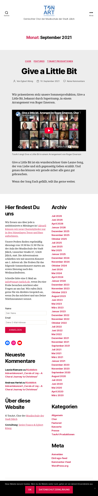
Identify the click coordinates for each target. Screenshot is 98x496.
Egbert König (27, 81)
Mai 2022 (57, 334)
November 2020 (61, 368)
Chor (28, 61)
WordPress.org (60, 465)
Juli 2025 (57, 242)
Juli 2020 (57, 380)
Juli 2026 (57, 216)
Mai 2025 (57, 250)
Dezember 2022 (60, 315)
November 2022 (60, 319)
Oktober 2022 (59, 323)
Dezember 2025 (60, 231)
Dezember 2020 (61, 364)
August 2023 (59, 296)
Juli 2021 (57, 349)
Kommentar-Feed (61, 462)
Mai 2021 (57, 353)
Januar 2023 (59, 311)
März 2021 (57, 357)
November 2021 (60, 342)
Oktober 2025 (59, 239)
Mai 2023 (57, 303)
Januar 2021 (58, 361)
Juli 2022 (57, 326)
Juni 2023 (57, 300)
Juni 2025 (57, 246)
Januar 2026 (59, 227)
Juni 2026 (57, 219)
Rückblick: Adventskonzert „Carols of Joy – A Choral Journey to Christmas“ (23, 373)
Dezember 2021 (60, 338)
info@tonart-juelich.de (17, 281)
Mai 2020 (57, 387)
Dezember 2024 (60, 258)
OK (29, 489)
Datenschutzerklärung (54, 489)
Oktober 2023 (59, 292)
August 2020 (59, 376)
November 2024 (61, 261)
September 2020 (61, 372)
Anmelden (57, 454)
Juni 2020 (57, 384)
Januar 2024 (59, 281)
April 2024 (57, 277)
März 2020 (58, 395)
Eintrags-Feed (59, 458)
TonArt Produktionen (60, 61)
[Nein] (95, 488)
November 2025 (61, 235)
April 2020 (57, 391)
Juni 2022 (57, 330)
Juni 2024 (57, 269)
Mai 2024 (57, 273)
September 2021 (61, 345)
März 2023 (58, 307)
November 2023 (61, 288)
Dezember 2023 (60, 284)
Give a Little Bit (49, 71)
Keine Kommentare (76, 81)
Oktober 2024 (59, 265)
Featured (39, 61)
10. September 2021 (49, 81)
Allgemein (57, 415)
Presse (55, 430)
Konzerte (57, 426)
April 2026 (57, 223)
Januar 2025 (59, 254)
